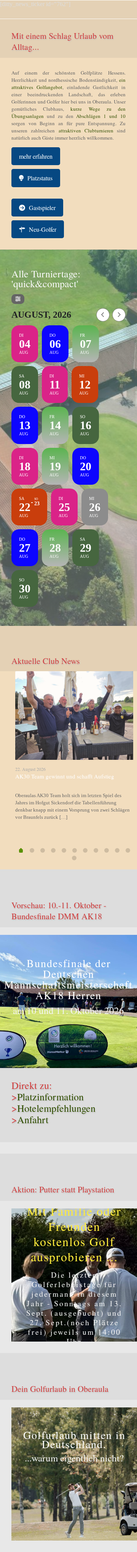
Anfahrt (32, 1119)
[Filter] (17, 299)
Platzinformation (50, 1096)
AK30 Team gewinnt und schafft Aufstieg (64, 776)
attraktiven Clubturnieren (86, 130)
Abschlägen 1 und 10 (99, 116)
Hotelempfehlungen (56, 1108)
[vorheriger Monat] (103, 315)
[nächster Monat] (119, 315)
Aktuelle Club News (45, 660)
